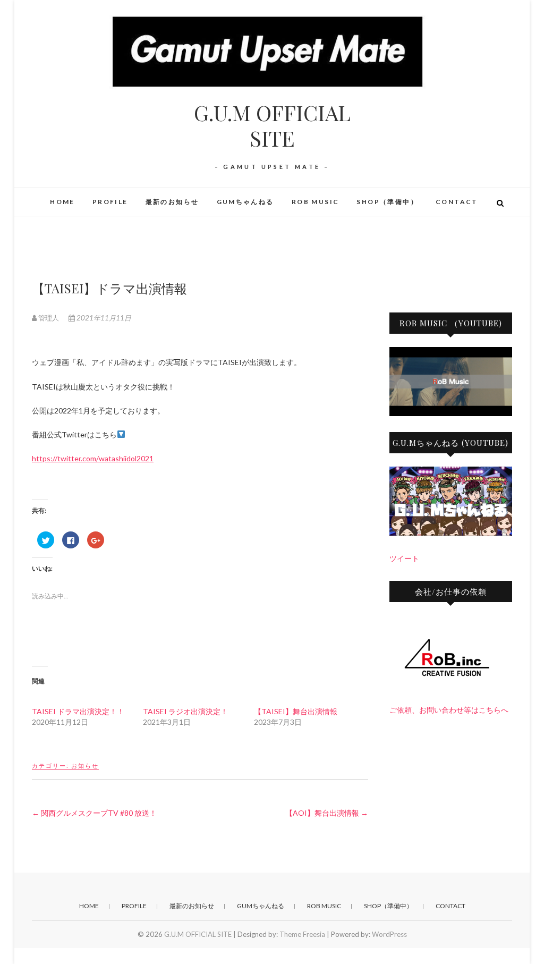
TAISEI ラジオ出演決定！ (185, 711)
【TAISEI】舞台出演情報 (295, 711)
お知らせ (85, 765)
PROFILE (110, 202)
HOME (62, 202)
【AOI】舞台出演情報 (326, 812)
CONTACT (457, 202)
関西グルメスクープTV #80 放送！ (94, 812)
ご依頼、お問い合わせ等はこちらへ (448, 709)
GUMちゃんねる (245, 202)
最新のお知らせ (172, 202)
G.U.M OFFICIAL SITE (272, 125)
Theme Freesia (302, 934)
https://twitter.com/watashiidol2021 (93, 458)
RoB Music (315, 202)
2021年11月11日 (103, 318)
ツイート (404, 558)
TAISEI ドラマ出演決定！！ (78, 711)
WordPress (389, 934)
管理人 (49, 318)
